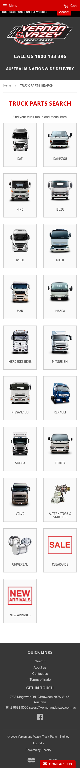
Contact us (40, 673)
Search (40, 661)
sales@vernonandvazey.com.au (52, 707)
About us (40, 667)
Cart (73, 5)
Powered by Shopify (38, 750)
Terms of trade (40, 679)
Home (7, 85)
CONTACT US (59, 764)
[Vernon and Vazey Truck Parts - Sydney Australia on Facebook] (40, 718)
